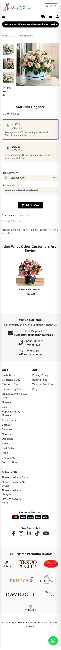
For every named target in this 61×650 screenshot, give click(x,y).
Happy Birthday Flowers (11, 413)
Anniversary (9, 420)
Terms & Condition (43, 384)
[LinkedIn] (29, 533)
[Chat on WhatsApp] (53, 640)
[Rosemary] (17, 7)
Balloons (7, 429)
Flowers (6, 402)
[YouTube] (46, 533)
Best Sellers (8, 448)
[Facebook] (13, 533)
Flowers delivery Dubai (15, 477)
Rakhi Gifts (8, 375)
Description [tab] (8, 215)
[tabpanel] (30, 231)
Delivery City (10, 172)
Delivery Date (11, 185)
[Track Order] (43, 17)
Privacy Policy (40, 375)
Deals (5, 453)
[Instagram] (21, 533)
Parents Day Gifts (12, 389)
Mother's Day (10, 384)
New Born (8, 434)
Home (5, 35)
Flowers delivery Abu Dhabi (14, 483)
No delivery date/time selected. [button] (21, 190)
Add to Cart (32, 205)
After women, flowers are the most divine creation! (30, 24)
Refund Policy (40, 379)
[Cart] (50, 17)
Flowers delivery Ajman (11, 500)
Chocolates (8, 457)
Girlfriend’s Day (11, 379)
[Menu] (3, 16)
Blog (35, 389)
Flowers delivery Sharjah (11, 492)
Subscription (9, 462)
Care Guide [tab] (26, 215)
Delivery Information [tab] (12, 221)
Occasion (7, 438)
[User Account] (57, 17)
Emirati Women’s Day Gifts (14, 395)
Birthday (7, 424)
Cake (5, 407)
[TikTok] (37, 533)
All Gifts (6, 443)
